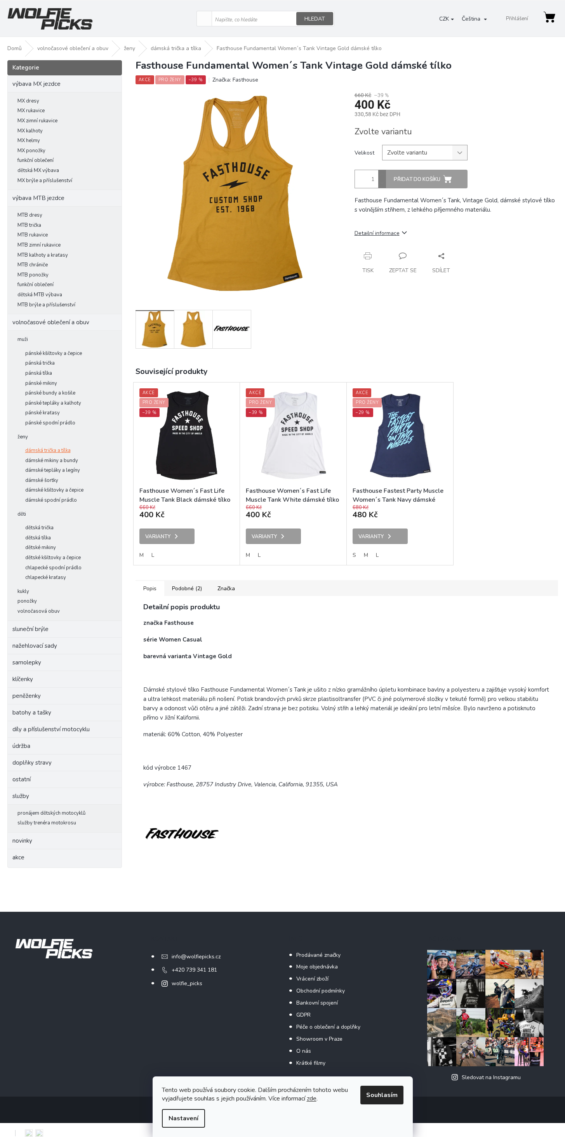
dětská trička (39, 527)
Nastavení (183, 1118)
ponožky (27, 601)
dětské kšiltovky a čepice (53, 557)
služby (20, 796)
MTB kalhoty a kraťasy (42, 255)
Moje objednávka (317, 966)
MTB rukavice (32, 234)
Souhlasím (382, 1095)
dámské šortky (41, 480)
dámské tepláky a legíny (52, 470)
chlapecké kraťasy (45, 577)
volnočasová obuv (38, 611)
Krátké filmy (310, 1063)
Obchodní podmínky (320, 990)
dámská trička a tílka (48, 450)
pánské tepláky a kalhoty (53, 403)
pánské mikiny (41, 383)
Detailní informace (377, 233)
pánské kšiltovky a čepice (53, 353)
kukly (23, 591)
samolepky (26, 662)
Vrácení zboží (312, 978)
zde (311, 1098)
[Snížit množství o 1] (382, 183)
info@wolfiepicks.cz (196, 956)
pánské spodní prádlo (50, 422)
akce (18, 857)
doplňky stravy (32, 763)
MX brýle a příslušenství (44, 180)
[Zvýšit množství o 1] (382, 174)
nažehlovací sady (34, 646)
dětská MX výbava (38, 170)
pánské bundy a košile (50, 392)
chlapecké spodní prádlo (53, 567)
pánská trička (40, 363)
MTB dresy (29, 215)
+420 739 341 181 (194, 970)
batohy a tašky (31, 712)
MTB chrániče (32, 264)
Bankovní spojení (317, 1003)
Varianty (157, 536)
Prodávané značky (318, 955)
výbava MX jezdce (36, 84)
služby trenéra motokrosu (46, 822)
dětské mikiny (40, 547)
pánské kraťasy (42, 412)
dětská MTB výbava (39, 294)
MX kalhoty (30, 130)
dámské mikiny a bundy (51, 460)
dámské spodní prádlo (51, 500)
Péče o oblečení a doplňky (328, 1027)
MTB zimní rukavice (39, 245)
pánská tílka (38, 373)
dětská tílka (38, 537)
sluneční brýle (30, 629)
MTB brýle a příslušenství (46, 304)
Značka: (235, 79)
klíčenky (22, 679)
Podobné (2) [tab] (187, 588)
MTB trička (29, 225)
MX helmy (28, 140)
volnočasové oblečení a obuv (50, 322)
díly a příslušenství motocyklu (51, 729)
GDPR (303, 1015)
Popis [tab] (149, 588)
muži (22, 339)
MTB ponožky (33, 274)
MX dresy (28, 100)
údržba (21, 746)
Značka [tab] (226, 588)
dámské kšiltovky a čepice (54, 490)
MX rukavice (31, 110)
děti (21, 514)
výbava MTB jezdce (38, 198)
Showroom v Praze (319, 1039)
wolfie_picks (187, 983)
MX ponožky (31, 150)
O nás (303, 1051)
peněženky (26, 696)
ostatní (21, 779)
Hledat (314, 19)
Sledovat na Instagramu (491, 1077)
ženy (22, 436)
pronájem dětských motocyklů (51, 813)
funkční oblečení (35, 160)
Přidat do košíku (417, 179)
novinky (22, 841)
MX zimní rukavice (37, 120)
